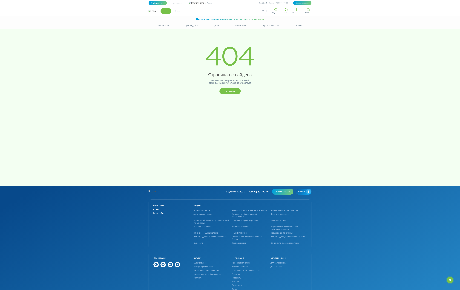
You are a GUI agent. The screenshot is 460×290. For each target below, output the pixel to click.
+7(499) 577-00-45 (283, 3)
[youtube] (177, 267)
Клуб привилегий (157, 3)
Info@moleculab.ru (266, 3)
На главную (230, 91)
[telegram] (163, 267)
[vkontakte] (170, 267)
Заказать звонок (283, 192)
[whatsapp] (156, 267)
